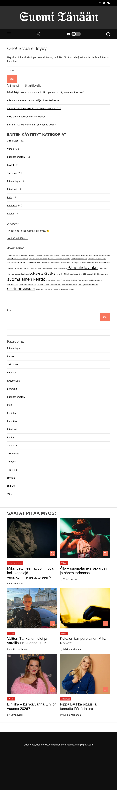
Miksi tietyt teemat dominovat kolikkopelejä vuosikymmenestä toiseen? (45, 92)
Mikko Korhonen (19, 649)
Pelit (9, 197)
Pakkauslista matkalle (28, 268)
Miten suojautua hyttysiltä (96, 263)
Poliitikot (12, 413)
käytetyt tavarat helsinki (62, 255)
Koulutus (11, 372)
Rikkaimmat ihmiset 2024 (73, 274)
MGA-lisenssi (65, 263)
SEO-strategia (88, 274)
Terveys (11, 461)
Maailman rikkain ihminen (38, 259)
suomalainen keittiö (26, 279)
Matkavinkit (46, 263)
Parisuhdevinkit (82, 267)
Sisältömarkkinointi (101, 274)
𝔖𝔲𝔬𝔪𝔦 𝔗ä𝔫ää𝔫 (58, 16)
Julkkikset (12, 140)
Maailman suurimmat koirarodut (59, 259)
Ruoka (10, 213)
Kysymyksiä (13, 380)
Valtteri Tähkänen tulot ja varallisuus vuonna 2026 (34, 108)
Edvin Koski (17, 583)
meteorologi (55, 263)
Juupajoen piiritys (13, 255)
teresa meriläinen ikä (69, 285)
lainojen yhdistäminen (90, 255)
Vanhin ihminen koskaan (56, 289)
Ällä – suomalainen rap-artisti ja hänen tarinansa (33, 100)
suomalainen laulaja (53, 280)
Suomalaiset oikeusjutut (27, 285)
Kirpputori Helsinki (27, 255)
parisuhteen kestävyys (20, 274)
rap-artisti (59, 274)
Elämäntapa (13, 181)
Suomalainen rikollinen (69, 280)
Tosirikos (12, 173)
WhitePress (69, 289)
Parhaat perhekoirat (60, 268)
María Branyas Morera (34, 263)
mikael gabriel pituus (78, 263)
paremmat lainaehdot (44, 268)
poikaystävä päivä (42, 273)
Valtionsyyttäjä (41, 289)
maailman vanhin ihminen (16, 263)
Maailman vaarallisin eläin (97, 259)
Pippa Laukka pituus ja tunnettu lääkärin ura (78, 706)
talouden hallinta (55, 285)
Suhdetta (12, 445)
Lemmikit (12, 388)
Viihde (10, 148)
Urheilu (11, 477)
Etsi (9, 310)
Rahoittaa (12, 205)
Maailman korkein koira (19, 259)
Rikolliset (12, 189)
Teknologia (13, 453)
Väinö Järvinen (71, 579)
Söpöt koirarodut (43, 285)
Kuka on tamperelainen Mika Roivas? (27, 116)
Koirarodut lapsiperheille (44, 255)
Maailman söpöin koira (79, 259)
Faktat (10, 165)
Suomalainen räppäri (85, 280)
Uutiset (11, 486)
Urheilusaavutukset (21, 289)
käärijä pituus (77, 255)
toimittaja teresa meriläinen (88, 285)
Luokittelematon (16, 156)
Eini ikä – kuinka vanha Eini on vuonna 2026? (31, 124)
